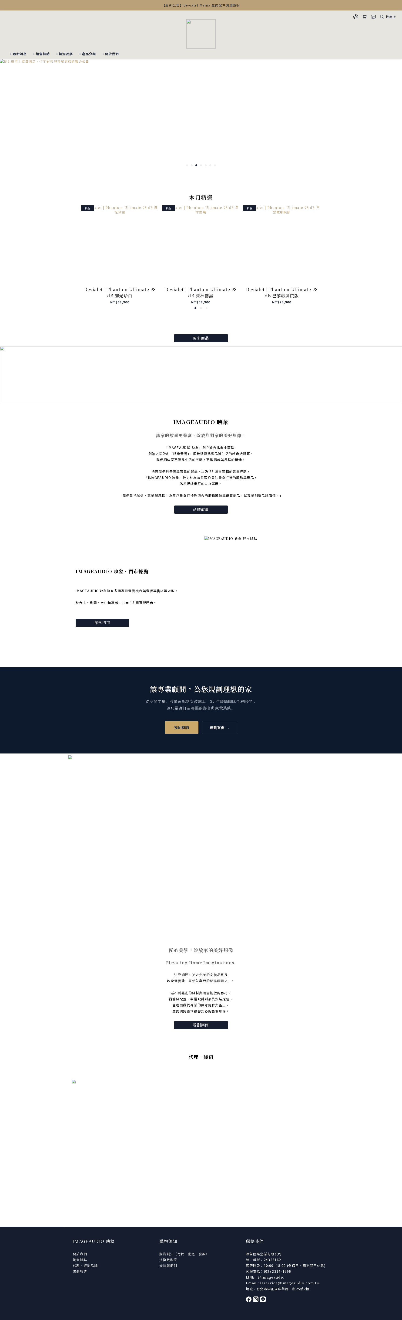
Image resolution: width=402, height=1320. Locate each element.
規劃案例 (201, 1025)
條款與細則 (168, 1265)
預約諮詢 (181, 728)
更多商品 (201, 338)
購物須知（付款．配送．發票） (184, 1254)
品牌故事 (201, 509)
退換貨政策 (168, 1259)
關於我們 (80, 1254)
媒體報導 (80, 1271)
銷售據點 (80, 1259)
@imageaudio (271, 1277)
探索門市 (102, 622)
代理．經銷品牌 (85, 1265)
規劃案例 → (220, 728)
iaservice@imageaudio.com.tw (290, 1283)
